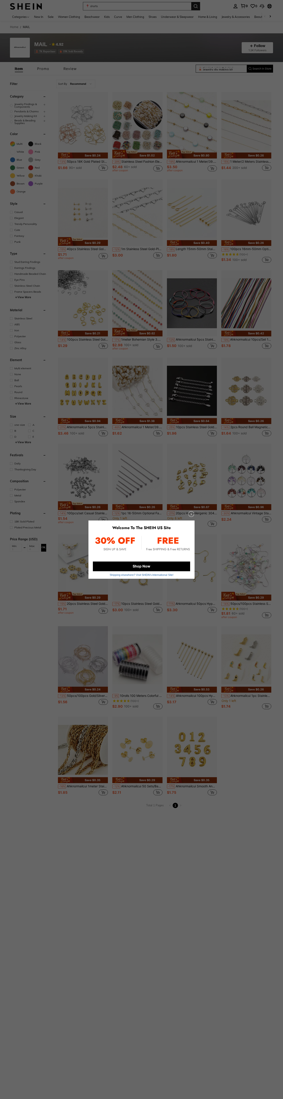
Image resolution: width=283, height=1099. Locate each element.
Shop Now (141, 566)
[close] (191, 514)
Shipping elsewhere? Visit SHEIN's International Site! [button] (141, 575)
